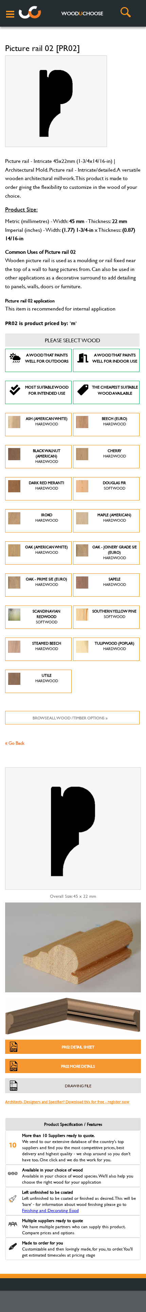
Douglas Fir (114, 485)
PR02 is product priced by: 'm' (41, 323)
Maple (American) (114, 517)
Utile (46, 678)
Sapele (114, 581)
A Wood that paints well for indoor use (114, 358)
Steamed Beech (46, 646)
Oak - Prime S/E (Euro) (46, 581)
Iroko (46, 517)
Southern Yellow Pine (114, 614)
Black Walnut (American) (46, 456)
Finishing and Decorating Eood (50, 1210)
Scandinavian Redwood (46, 617)
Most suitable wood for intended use (47, 390)
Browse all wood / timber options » (70, 718)
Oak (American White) (46, 549)
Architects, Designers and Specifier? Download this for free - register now (67, 1101)
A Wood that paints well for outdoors (47, 358)
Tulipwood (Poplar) (114, 646)
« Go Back (14, 742)
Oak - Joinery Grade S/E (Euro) (114, 552)
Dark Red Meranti (46, 485)
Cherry (114, 453)
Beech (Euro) (114, 421)
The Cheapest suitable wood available (115, 390)
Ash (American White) (47, 421)
